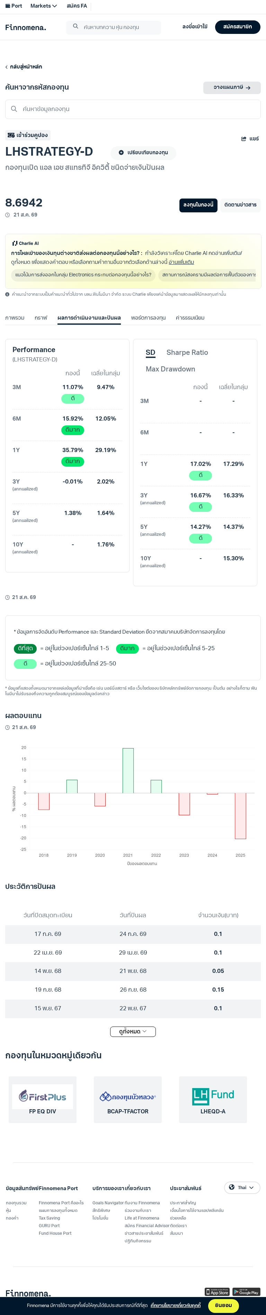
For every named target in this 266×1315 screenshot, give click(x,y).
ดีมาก (72, 430)
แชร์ (254, 139)
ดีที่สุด (25, 649)
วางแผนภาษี (228, 87)
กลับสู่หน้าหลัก (25, 67)
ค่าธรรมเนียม (190, 318)
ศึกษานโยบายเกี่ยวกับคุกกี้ (176, 1306)
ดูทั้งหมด (130, 1032)
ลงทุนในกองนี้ (198, 205)
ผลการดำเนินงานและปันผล (89, 318)
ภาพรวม (14, 318)
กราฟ (41, 318)
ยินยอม (223, 1305)
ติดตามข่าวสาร (240, 205)
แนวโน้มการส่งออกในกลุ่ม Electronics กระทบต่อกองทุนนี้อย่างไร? (83, 275)
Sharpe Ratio (187, 353)
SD (151, 353)
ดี (73, 399)
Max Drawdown (170, 369)
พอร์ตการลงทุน (148, 318)
